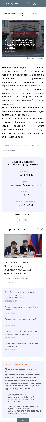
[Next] (41, 229)
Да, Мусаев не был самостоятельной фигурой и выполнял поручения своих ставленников (22, 398)
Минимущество (8, 151)
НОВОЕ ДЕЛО (10, 3)
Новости (12, 13)
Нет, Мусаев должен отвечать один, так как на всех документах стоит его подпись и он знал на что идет (24, 409)
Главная (5, 13)
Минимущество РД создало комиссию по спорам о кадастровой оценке (20, 14)
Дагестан (35, 145)
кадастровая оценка (20, 145)
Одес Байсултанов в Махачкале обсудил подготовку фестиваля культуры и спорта (20, 295)
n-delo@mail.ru (24, 195)
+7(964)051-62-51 (24, 205)
